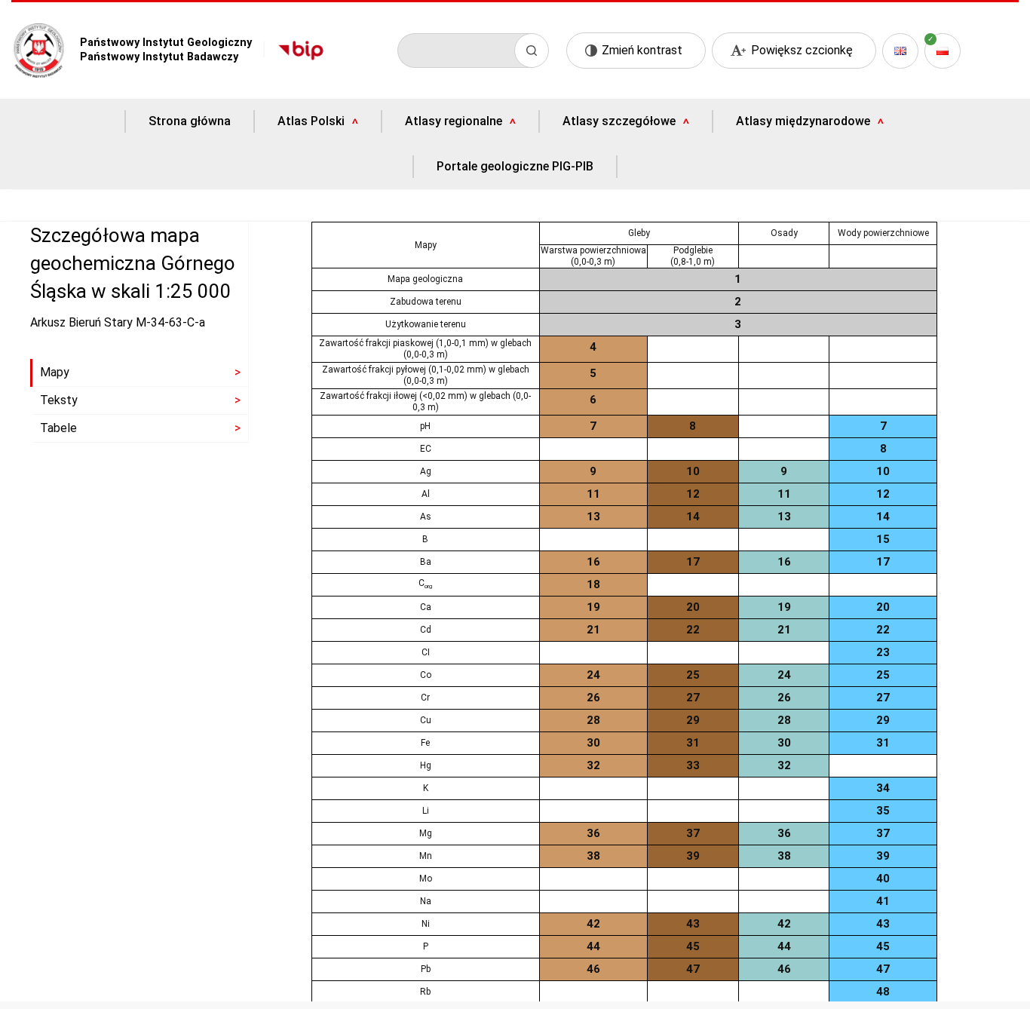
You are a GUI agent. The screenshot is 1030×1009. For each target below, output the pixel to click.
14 (693, 516)
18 (593, 584)
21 (593, 629)
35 (883, 810)
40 (883, 878)
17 (693, 562)
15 (883, 539)
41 (883, 901)
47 (693, 969)
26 (593, 697)
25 (693, 675)
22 (693, 629)
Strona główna (190, 121)
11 (593, 494)
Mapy (54, 372)
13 (593, 516)
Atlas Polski (311, 121)
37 (693, 833)
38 (593, 856)
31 (693, 743)
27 (693, 697)
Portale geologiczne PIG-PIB (515, 167)
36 (593, 833)
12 (693, 494)
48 (883, 991)
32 (593, 765)
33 (693, 765)
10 (693, 471)
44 (593, 946)
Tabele (58, 428)
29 (693, 720)
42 (593, 924)
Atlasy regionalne (453, 121)
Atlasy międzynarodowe (803, 121)
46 (593, 969)
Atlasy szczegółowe (619, 121)
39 (693, 856)
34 (883, 788)
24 (593, 675)
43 (693, 924)
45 (693, 946)
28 (593, 720)
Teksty (59, 400)
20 (693, 607)
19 (593, 607)
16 (593, 562)
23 (883, 652)
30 (593, 743)
